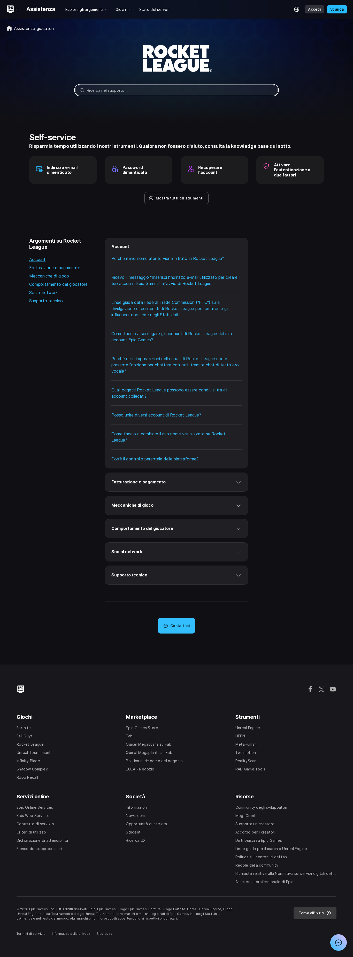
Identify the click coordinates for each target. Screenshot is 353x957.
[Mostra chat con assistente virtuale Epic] (338, 942)
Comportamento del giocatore (58, 284)
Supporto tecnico (46, 300)
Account (37, 259)
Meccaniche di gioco (49, 276)
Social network (43, 292)
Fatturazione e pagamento (54, 267)
